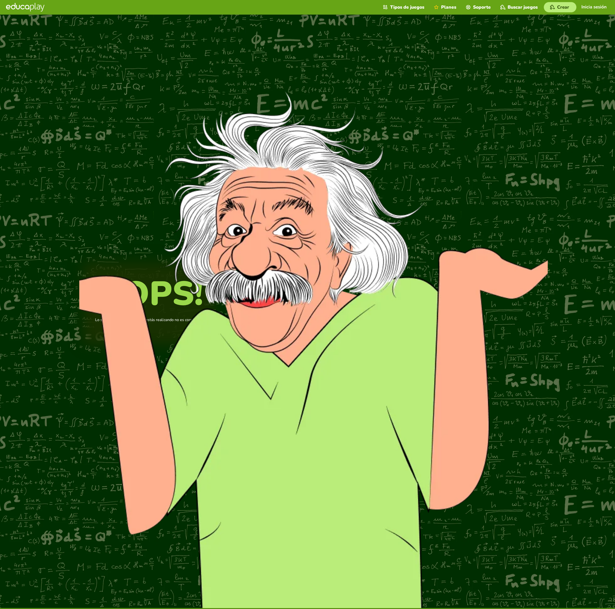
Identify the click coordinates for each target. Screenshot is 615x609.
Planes (448, 7)
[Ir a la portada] (25, 7)
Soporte (482, 7)
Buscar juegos (523, 7)
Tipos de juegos (407, 7)
